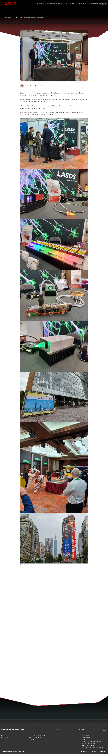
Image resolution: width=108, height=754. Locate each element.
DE (103, 3)
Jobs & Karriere (93, 3)
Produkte (39, 3)
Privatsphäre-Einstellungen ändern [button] (92, 747)
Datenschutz (86, 738)
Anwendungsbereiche (53, 3)
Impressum (85, 736)
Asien (105, 730)
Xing (95, 751)
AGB (83, 739)
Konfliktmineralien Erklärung (90, 745)
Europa (57, 729)
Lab (66, 3)
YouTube (104, 751)
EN (105, 3)
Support (71, 3)
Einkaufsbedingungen (88, 743)
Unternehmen (80, 3)
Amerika (81, 729)
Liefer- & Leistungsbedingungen (92, 741)
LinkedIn (85, 751)
